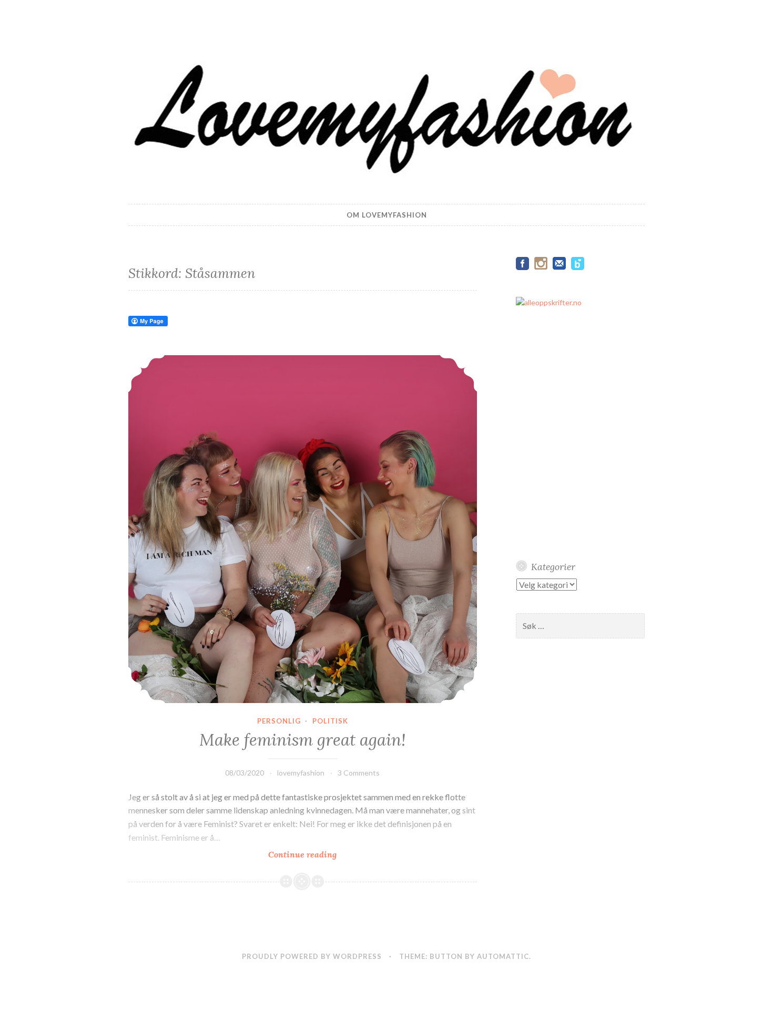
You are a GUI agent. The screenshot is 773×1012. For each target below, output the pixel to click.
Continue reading (320, 855)
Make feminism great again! (302, 739)
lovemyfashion (300, 772)
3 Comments (359, 772)
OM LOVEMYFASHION (387, 215)
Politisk (330, 721)
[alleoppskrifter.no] (549, 302)
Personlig (279, 721)
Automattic (503, 956)
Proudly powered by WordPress (312, 956)
